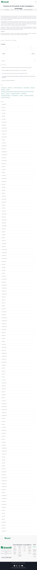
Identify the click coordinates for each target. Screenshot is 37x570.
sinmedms (21, 95)
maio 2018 (3, 338)
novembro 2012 (4, 480)
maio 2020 (3, 270)
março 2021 (4, 240)
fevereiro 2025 (4, 145)
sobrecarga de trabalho (5, 97)
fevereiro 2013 (4, 471)
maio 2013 (3, 462)
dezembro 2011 (4, 495)
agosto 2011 (4, 507)
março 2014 (4, 442)
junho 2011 (3, 513)
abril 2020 (3, 273)
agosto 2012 (4, 489)
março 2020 (4, 276)
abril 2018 (3, 341)
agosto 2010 (4, 522)
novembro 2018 (4, 320)
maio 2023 (3, 190)
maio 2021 (3, 234)
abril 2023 (3, 193)
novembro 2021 (4, 219)
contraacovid (3, 87)
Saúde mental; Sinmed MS (15, 93)
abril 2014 (3, 439)
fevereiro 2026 (4, 122)
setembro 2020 (4, 258)
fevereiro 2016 (4, 403)
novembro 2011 (4, 498)
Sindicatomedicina (15, 95)
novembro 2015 (4, 409)
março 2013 (4, 468)
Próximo (33, 53)
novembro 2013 (4, 451)
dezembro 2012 (4, 477)
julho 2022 (3, 205)
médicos (8, 89)
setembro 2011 (4, 504)
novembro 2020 (4, 252)
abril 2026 (3, 116)
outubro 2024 (4, 157)
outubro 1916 (4, 531)
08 (17, 9)
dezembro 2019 (4, 285)
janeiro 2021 (4, 246)
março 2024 (4, 175)
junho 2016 (3, 394)
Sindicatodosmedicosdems (5, 95)
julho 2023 (3, 184)
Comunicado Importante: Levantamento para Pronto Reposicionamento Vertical (14, 73)
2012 (12, 9)
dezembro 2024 (4, 151)
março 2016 (4, 400)
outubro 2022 (4, 199)
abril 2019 (3, 305)
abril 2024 (3, 172)
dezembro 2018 (4, 317)
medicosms (3, 89)
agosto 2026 (4, 104)
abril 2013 (3, 465)
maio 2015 (3, 421)
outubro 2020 (4, 255)
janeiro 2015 (4, 433)
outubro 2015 (4, 412)
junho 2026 (3, 110)
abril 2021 (3, 237)
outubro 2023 (4, 181)
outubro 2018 (4, 323)
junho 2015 (3, 418)
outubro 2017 (4, 359)
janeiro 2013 (4, 474)
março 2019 (4, 308)
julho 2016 (3, 391)
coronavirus (10, 87)
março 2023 (4, 196)
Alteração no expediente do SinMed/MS (8, 80)
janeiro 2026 (4, 125)
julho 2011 (3, 510)
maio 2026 (3, 113)
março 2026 (4, 119)
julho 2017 (3, 368)
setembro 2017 (4, 362)
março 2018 (4, 344)
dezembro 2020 (4, 249)
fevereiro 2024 (4, 178)
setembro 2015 (4, 415)
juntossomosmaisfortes (17, 87)
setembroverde (23, 93)
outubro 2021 (4, 222)
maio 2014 (3, 436)
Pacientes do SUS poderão (28, 9)
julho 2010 (3, 525)
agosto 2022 (4, 202)
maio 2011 (3, 516)
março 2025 (4, 142)
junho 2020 (3, 267)
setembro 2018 (4, 326)
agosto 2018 (4, 329)
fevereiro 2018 (4, 347)
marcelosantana (26, 87)
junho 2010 (3, 528)
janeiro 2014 (4, 445)
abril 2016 (3, 397)
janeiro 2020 (4, 282)
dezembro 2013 (4, 448)
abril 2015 (3, 424)
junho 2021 (3, 231)
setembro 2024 (4, 160)
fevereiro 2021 (4, 243)
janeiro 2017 (4, 385)
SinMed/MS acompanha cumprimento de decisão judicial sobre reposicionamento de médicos (17, 67)
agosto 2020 (4, 261)
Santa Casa (7, 93)
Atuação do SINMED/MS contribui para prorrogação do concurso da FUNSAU (14, 70)
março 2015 (4, 427)
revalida (2, 93)
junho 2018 (3, 335)
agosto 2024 (4, 163)
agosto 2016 (4, 388)
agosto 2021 (4, 228)
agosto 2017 (4, 365)
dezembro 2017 (4, 353)
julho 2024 (3, 166)
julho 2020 (3, 264)
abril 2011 (3, 519)
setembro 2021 (4, 225)
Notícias (21, 9)
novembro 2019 (4, 288)
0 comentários (14, 40)
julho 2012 (3, 492)
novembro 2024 (4, 154)
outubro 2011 (4, 501)
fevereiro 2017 (4, 382)
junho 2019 (3, 302)
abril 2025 (3, 139)
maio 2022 (3, 208)
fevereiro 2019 (4, 311)
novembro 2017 (4, 356)
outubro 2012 (4, 483)
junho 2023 (3, 187)
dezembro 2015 (4, 406)
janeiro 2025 (4, 148)
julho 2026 (3, 107)
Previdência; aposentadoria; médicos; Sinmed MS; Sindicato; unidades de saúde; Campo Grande (17, 91)
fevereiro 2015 (4, 430)
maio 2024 (3, 169)
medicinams (33, 87)
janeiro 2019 (4, 314)
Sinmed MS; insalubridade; (29, 95)
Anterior (3, 53)
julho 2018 (3, 332)
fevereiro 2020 (4, 279)
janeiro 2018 (4, 350)
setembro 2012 (4, 486)
